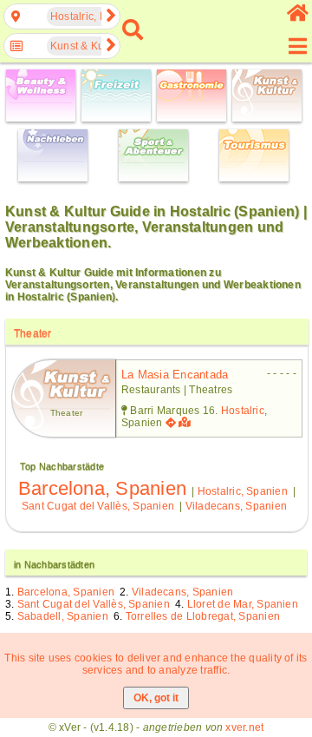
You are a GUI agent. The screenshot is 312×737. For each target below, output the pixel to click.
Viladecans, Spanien (236, 506)
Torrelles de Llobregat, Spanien (203, 616)
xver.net (244, 727)
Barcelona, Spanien (102, 488)
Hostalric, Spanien (243, 491)
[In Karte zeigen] (186, 423)
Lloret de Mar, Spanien (242, 604)
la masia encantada (174, 374)
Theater (33, 333)
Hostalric (242, 411)
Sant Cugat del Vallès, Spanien (98, 506)
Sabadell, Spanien (62, 616)
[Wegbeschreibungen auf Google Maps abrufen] (171, 423)
